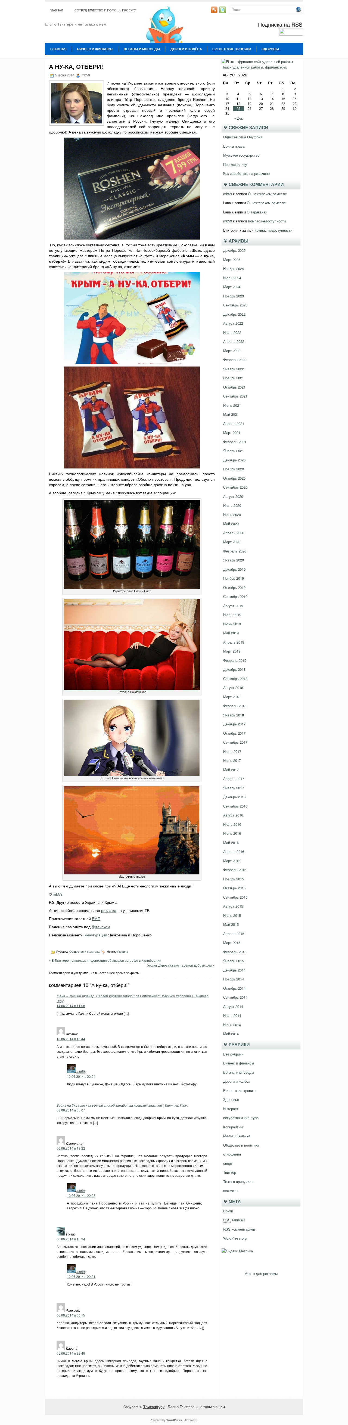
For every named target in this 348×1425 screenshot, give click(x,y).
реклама (108, 910)
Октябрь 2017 (234, 733)
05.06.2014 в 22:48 (71, 1353)
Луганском (101, 927)
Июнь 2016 (232, 833)
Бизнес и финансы (95, 48)
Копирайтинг (233, 1126)
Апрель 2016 (233, 851)
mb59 (58, 894)
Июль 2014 (232, 1015)
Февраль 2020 (234, 551)
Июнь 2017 (232, 760)
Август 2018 (233, 687)
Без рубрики (233, 1054)
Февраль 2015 (234, 951)
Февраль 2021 (234, 441)
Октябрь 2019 (234, 587)
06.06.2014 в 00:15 (71, 1315)
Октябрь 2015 (234, 887)
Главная (56, 10)
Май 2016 (231, 842)
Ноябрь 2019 (233, 578)
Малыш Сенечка (236, 1135)
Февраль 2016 (234, 869)
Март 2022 (231, 350)
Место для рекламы (261, 1273)
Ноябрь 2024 (233, 268)
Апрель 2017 (233, 778)
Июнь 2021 (232, 405)
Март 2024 (231, 286)
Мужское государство (241, 155)
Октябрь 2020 (234, 478)
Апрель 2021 (233, 423)
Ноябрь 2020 (233, 468)
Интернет (230, 1108)
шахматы (230, 1190)
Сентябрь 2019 (235, 596)
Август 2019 (233, 605)
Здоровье (271, 48)
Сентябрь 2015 (235, 897)
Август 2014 (233, 1006)
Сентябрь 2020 (235, 487)
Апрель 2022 (233, 341)
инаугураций (96, 935)
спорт (227, 1163)
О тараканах (257, 212)
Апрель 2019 (233, 642)
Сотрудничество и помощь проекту (105, 10)
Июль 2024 (232, 277)
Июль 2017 (232, 751)
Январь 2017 (233, 787)
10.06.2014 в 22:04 (81, 1076)
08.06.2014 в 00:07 (71, 1110)
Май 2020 (231, 523)
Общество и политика (84, 951)
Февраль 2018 (234, 705)
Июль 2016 (232, 824)
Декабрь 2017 (234, 724)
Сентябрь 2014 (235, 997)
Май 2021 (231, 414)
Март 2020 (231, 541)
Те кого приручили (238, 1181)
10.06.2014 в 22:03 (81, 1195)
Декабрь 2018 (234, 669)
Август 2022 (233, 323)
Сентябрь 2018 (235, 678)
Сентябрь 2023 (235, 305)
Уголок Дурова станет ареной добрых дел (179, 965)
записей (234, 1219)
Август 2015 (233, 906)
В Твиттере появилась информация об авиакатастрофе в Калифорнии (106, 960)
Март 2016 (231, 860)
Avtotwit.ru (191, 1420)
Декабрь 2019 (234, 569)
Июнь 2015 (232, 915)
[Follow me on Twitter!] (223, 11)
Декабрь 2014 (234, 970)
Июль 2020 (232, 505)
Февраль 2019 (234, 660)
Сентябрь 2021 (235, 396)
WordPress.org (235, 1238)
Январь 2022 (233, 368)
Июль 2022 (232, 332)
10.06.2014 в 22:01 (81, 1276)
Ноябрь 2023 (233, 296)
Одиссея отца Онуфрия (242, 136)
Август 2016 (233, 815)
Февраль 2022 (234, 359)
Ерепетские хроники (231, 48)
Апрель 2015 (233, 933)
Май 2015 (231, 924)
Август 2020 (233, 496)
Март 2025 (231, 259)
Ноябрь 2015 (233, 878)
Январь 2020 (233, 560)
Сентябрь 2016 (235, 806)
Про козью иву (235, 164)
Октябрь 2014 (234, 988)
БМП (96, 919)
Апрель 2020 (233, 532)
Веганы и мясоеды (142, 48)
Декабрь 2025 (234, 250)
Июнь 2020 (232, 514)
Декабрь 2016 (234, 796)
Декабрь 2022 (234, 314)
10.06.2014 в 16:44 (71, 1038)
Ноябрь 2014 (233, 979)
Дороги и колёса (186, 48)
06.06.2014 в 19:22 (71, 1148)
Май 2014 (231, 1033)
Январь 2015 (233, 960)
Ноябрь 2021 (233, 377)
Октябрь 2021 (234, 387)
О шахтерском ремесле (267, 193)
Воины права (233, 146)
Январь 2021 (233, 450)
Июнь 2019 (232, 623)
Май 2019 (231, 632)
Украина (122, 951)
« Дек (238, 118)
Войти (228, 1210)
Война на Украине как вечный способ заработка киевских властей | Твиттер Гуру (122, 1105)
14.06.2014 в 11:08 (71, 1005)
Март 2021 (231, 432)
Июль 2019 (232, 614)
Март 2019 (231, 651)
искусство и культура (241, 1117)
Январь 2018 (233, 715)
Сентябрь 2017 (235, 742)
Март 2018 (231, 696)
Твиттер (229, 1172)
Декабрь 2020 (234, 459)
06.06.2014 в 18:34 (71, 1239)
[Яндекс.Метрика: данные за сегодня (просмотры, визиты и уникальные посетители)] (237, 1251)
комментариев (239, 1229)
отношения (232, 1154)
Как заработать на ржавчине (246, 173)
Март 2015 (231, 942)
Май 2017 (231, 769)
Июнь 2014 (232, 1024)
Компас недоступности (267, 220)
